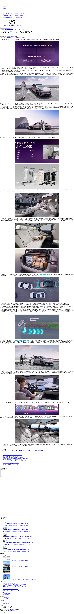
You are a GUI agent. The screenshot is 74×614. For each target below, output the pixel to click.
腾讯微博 (9, 36)
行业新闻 (11, 13)
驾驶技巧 (15, 17)
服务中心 (4, 597)
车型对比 (8, 602)
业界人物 (15, 13)
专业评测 (4, 15)
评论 (3, 37)
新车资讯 (4, 13)
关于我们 (4, 593)
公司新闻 (8, 13)
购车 (3, 14)
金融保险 (4, 17)
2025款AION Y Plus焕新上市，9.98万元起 (11, 463)
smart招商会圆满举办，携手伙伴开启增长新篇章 (12, 464)
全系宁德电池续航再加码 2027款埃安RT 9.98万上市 (12, 455)
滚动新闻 (22, 13)
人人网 (16, 36)
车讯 (3, 12)
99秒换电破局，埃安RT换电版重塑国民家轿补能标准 (13, 457)
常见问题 (8, 597)
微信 (2, 36)
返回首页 (4, 6)
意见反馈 (4, 598)
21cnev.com (11, 609)
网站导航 (4, 8)
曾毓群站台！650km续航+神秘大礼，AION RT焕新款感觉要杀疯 (15, 460)
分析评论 (19, 13)
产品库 (8, 10)
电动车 (48, 306)
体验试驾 (11, 15)
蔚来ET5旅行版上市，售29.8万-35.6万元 (10, 589)
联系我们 (8, 594)
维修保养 (11, 17)
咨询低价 (8, 603)
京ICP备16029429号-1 (11, 610)
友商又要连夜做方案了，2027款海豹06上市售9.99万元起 (14, 585)
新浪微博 (5, 36)
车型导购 (8, 15)
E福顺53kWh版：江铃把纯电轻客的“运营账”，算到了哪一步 (14, 584)
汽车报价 (4, 602)
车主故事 (22, 15)
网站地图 (8, 598)
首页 (3, 9)
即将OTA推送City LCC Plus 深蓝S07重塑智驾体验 (32, 450)
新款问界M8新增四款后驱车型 (9, 583)
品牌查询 (4, 603)
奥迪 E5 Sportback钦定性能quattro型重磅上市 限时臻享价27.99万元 (15, 458)
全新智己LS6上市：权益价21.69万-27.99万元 (10, 450)
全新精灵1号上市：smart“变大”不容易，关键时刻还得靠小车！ (15, 586)
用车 (3, 16)
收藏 (1, 37)
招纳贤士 (4, 594)
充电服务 (8, 17)
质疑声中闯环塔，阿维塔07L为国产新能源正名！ (12, 590)
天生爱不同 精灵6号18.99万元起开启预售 (10, 456)
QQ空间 (13, 36)
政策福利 (19, 17)
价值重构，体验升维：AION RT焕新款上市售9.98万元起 (13, 459)
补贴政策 (15, 15)
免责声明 (8, 593)
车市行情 (19, 15)
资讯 (6, 10)
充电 (3, 343)
